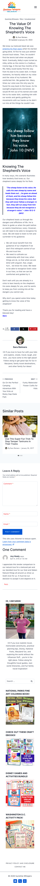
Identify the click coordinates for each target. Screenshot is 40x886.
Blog (21, 19)
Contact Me (20, 867)
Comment (8, 484)
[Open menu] (35, 7)
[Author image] (14, 37)
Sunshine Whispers (12, 19)
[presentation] (20, 425)
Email (7, 524)
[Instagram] (25, 881)
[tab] (18, 455)
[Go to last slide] (6, 434)
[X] (20, 881)
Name (7, 514)
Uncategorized (30, 19)
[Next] (34, 434)
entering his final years (13, 49)
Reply (6, 584)
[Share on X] (24, 329)
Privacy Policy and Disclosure (20, 863)
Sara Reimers (22, 37)
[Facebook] (15, 881)
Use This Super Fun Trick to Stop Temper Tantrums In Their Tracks (19, 441)
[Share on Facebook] (15, 329)
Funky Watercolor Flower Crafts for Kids (30, 383)
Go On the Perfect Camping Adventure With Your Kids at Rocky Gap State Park (10, 388)
